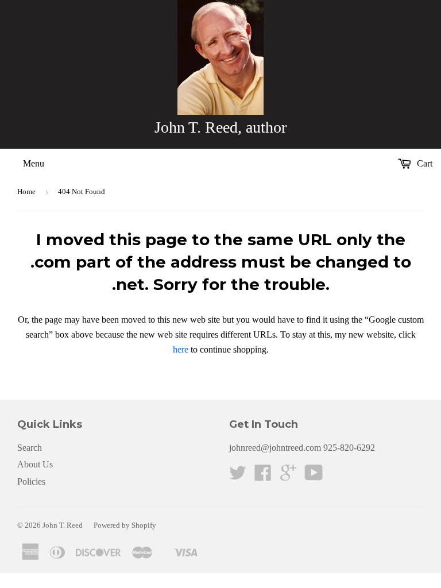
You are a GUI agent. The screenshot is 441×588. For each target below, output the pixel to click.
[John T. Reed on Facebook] (263, 476)
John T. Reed (62, 525)
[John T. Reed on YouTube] (314, 476)
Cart (423, 163)
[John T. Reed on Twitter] (237, 476)
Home (26, 191)
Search (29, 447)
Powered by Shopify (125, 525)
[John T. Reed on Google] (288, 476)
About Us (35, 464)
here (180, 349)
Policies (31, 481)
